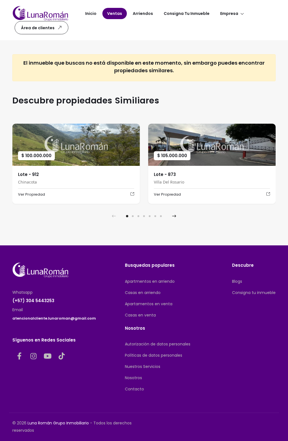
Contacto (134, 389)
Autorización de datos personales (157, 344)
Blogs (237, 281)
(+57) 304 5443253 (33, 301)
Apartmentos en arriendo (150, 281)
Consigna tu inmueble (254, 292)
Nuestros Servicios (142, 366)
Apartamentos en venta (148, 304)
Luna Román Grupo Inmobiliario (58, 423)
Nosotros (133, 378)
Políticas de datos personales (153, 355)
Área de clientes (38, 28)
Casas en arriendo (143, 292)
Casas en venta (140, 315)
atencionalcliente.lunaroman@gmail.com (54, 318)
